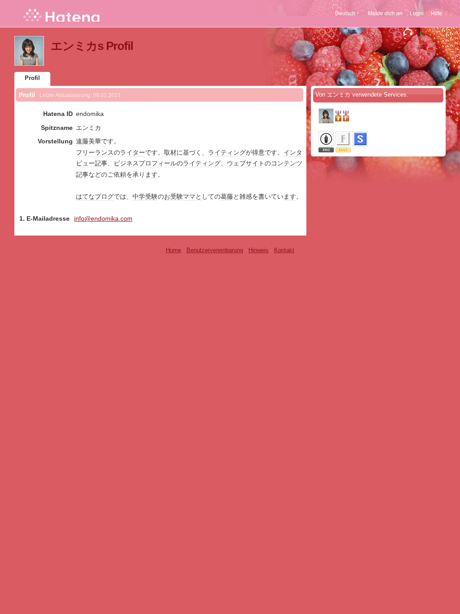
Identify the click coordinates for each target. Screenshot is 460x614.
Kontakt (284, 250)
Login (417, 13)
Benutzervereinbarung (214, 250)
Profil (32, 78)
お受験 (173, 196)
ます (151, 174)
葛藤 (227, 196)
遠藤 (82, 141)
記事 (101, 163)
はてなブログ (95, 196)
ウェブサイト (246, 163)
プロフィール (158, 163)
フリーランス (95, 152)
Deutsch (345, 13)
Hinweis (258, 250)
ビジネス (126, 163)
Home (173, 250)
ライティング (227, 152)
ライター (132, 152)
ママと (192, 196)
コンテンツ (286, 163)
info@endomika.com (103, 218)
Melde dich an (385, 13)
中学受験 (145, 196)
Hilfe (436, 13)
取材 (170, 152)
